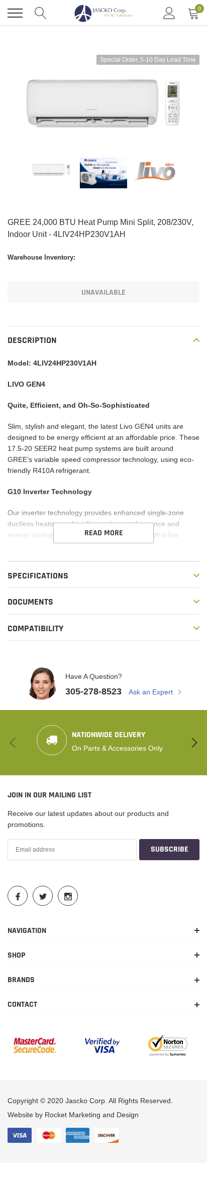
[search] (41, 13)
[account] (169, 13)
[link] (51, 169)
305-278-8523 (93, 691)
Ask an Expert (152, 692)
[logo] (103, 13)
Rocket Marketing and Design (92, 1115)
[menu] (15, 13)
